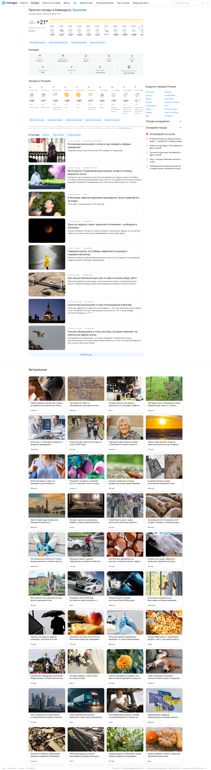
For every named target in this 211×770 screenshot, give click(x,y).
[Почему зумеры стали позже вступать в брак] (86, 667)
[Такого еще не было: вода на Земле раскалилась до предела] (164, 433)
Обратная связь (174, 768)
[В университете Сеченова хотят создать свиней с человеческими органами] (164, 511)
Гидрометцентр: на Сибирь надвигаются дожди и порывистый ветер (97, 253)
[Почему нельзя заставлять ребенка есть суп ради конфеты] (125, 394)
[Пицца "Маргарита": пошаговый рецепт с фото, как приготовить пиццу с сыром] (164, 628)
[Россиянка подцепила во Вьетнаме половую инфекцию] (164, 589)
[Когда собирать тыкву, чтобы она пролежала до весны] (164, 745)
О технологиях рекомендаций (156, 768)
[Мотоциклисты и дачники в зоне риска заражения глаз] (47, 589)
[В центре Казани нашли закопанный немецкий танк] (164, 472)
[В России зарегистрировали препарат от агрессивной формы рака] (125, 628)
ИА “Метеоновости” (125, 128)
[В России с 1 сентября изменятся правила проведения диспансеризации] (47, 433)
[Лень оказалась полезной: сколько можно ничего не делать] (164, 667)
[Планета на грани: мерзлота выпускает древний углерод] (164, 550)
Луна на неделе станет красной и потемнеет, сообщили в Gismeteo (102, 226)
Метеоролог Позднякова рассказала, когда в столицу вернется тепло (100, 172)
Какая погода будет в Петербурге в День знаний (166, 146)
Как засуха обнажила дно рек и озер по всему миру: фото (102, 278)
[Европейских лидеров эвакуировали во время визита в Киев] (164, 706)
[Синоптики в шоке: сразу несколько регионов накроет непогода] (125, 511)
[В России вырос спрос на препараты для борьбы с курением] (47, 472)
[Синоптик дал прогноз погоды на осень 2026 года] (86, 433)
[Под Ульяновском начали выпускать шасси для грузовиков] (86, 706)
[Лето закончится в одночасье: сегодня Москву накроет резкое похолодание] (47, 706)
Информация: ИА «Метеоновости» (194, 768)
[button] (32, 22)
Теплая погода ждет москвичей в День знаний (165, 153)
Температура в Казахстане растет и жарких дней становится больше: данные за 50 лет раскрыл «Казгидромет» (166, 167)
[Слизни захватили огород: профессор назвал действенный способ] (125, 472)
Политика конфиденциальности (132, 768)
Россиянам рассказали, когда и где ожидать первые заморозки (99, 146)
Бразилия (79, 10)
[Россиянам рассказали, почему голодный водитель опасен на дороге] (125, 706)
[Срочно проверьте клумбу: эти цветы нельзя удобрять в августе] (125, 667)
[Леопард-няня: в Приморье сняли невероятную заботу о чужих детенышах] (164, 394)
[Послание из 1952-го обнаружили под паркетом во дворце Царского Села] (86, 394)
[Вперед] (139, 27)
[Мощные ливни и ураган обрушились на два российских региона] (86, 550)
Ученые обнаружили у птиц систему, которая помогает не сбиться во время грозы (102, 333)
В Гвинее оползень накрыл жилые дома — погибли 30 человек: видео (166, 140)
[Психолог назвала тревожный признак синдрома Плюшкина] (47, 745)
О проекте (115, 768)
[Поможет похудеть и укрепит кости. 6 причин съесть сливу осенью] (86, 472)
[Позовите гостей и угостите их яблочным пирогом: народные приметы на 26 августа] (86, 628)
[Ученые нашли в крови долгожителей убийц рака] (125, 589)
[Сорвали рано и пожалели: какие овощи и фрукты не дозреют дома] (125, 745)
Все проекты (30, 768)
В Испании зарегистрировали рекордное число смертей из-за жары (104, 199)
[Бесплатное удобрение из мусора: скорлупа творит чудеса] (125, 550)
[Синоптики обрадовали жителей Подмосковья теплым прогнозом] (47, 667)
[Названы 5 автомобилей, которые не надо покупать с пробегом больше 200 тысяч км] (86, 589)
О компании (11, 768)
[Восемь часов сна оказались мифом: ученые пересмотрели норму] (86, 511)
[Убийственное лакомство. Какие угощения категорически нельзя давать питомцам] (47, 394)
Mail (3, 768)
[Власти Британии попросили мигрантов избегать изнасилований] (47, 511)
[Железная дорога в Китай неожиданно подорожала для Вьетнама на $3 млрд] (86, 745)
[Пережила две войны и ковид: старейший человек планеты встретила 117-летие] (125, 433)
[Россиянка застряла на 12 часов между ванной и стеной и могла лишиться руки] (47, 550)
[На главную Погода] (11, 3)
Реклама (21, 768)
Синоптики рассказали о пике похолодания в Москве (100, 304)
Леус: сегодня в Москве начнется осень (165, 160)
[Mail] (3, 3)
